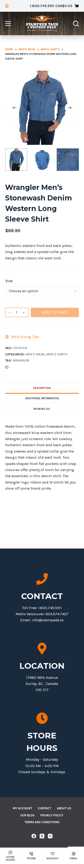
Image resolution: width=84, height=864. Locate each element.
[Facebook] (34, 836)
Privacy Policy (51, 815)
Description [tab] (42, 388)
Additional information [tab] (42, 398)
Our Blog (27, 815)
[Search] (76, 24)
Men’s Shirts (57, 354)
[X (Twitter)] (42, 836)
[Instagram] (50, 836)
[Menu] (8, 24)
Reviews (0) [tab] (42, 409)
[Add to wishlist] (6, 367)
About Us (64, 808)
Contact (44, 808)
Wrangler (21, 360)
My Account (22, 808)
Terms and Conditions (42, 822)
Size (9, 281)
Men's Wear (35, 354)
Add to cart (55, 312)
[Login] (7, 6)
